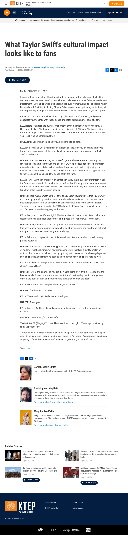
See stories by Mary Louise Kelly (51, 424)
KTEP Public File (51, 508)
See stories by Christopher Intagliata (53, 402)
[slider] (18, 12)
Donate (118, 4)
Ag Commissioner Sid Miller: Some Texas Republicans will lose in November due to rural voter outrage (98, 471)
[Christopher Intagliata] (26, 394)
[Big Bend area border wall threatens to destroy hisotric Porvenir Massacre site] (13, 472)
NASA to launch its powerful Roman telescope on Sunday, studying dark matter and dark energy (41, 454)
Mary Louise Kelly (57, 67)
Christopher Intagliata (40, 67)
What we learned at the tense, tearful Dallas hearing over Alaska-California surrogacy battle (99, 454)
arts (30, 348)
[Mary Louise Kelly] (26, 417)
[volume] (14, 12)
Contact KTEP (77, 502)
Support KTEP (50, 502)
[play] (7, 12)
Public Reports (77, 508)
